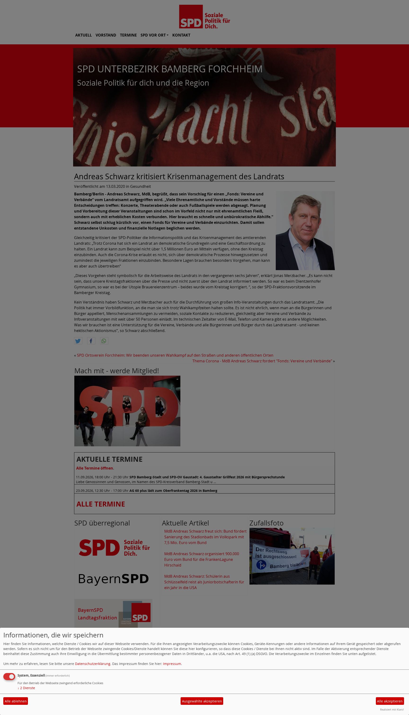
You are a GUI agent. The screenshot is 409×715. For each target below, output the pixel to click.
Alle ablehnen (16, 701)
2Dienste (26, 688)
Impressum (172, 663)
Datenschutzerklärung (92, 663)
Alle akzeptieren (390, 701)
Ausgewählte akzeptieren (202, 701)
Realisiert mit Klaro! (392, 709)
